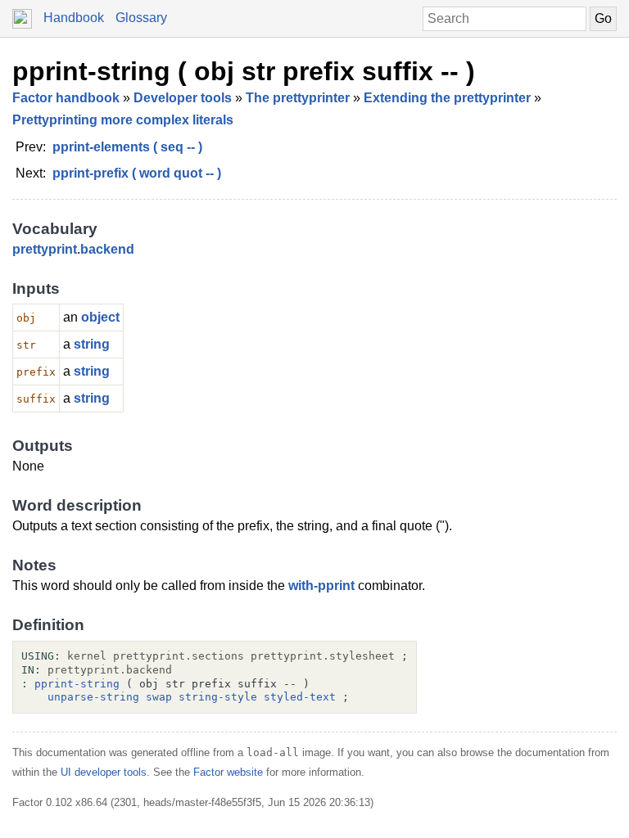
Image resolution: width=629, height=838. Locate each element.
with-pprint (321, 585)
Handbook (73, 18)
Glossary (141, 18)
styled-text (300, 697)
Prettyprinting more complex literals (122, 120)
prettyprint (44, 249)
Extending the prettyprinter (447, 98)
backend (107, 249)
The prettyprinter (298, 98)
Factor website (228, 772)
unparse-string (93, 697)
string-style (218, 697)
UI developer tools (104, 772)
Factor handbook (66, 98)
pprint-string (77, 684)
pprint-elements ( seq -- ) (127, 147)
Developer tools (182, 98)
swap (159, 697)
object (100, 317)
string (92, 344)
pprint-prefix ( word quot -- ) (136, 173)
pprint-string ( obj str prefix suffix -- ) (243, 71)
